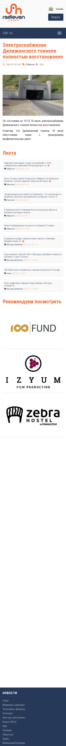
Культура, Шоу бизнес (14, 245)
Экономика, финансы (14, 709)
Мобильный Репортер (14, 743)
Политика (10, 184)
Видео (55, 17)
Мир (5, 726)
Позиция (7, 730)
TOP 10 (7, 33)
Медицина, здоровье (14, 704)
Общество (30, 64)
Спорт (9, 273)
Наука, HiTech (10, 721)
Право (6, 738)
